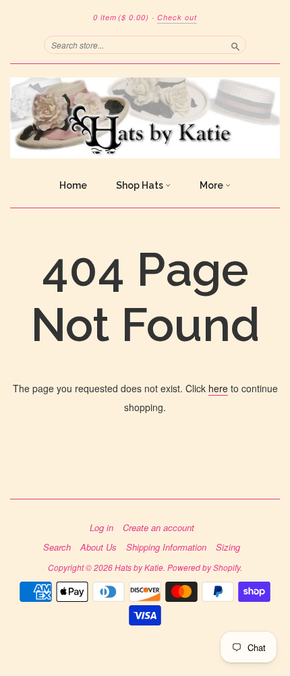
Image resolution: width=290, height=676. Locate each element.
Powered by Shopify (203, 567)
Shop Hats (140, 185)
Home (73, 185)
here (218, 388)
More (212, 185)
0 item (121, 17)
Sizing (228, 547)
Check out (177, 17)
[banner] (145, 118)
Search (57, 547)
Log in (101, 527)
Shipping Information (166, 547)
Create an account (158, 527)
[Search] (235, 44)
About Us (98, 547)
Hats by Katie (139, 567)
